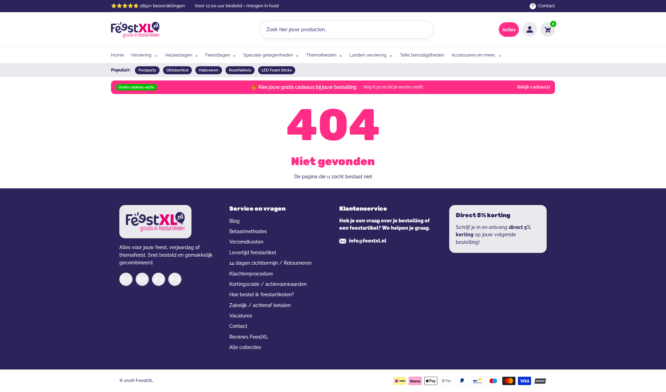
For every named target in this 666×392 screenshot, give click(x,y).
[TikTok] (158, 279)
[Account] (529, 29)
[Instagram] (126, 279)
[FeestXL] (135, 30)
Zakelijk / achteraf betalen (260, 305)
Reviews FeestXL (248, 337)
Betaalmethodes (248, 231)
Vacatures (240, 315)
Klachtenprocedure (251, 273)
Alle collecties (245, 347)
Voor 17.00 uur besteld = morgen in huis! (237, 5)
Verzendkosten (246, 242)
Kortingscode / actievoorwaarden (268, 284)
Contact (238, 326)
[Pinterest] (174, 279)
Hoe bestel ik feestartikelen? (261, 294)
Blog (234, 221)
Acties (508, 29)
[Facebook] (142, 279)
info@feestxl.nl (367, 241)
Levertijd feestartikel (252, 252)
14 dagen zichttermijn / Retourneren (270, 263)
